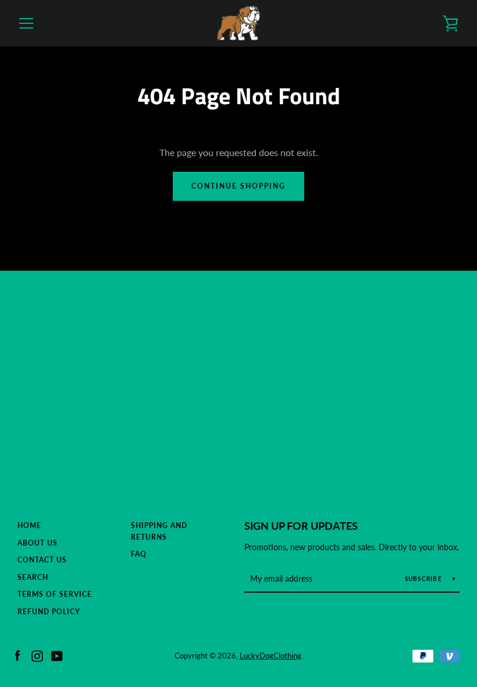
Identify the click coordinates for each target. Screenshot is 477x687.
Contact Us (42, 559)
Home (29, 525)
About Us (37, 543)
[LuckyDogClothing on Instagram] (37, 654)
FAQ (139, 554)
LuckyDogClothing (270, 655)
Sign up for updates (301, 525)
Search (32, 577)
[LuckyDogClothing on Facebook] (17, 654)
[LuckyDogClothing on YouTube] (57, 654)
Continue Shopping (238, 186)
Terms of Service (54, 594)
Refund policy (48, 611)
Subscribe (424, 578)
